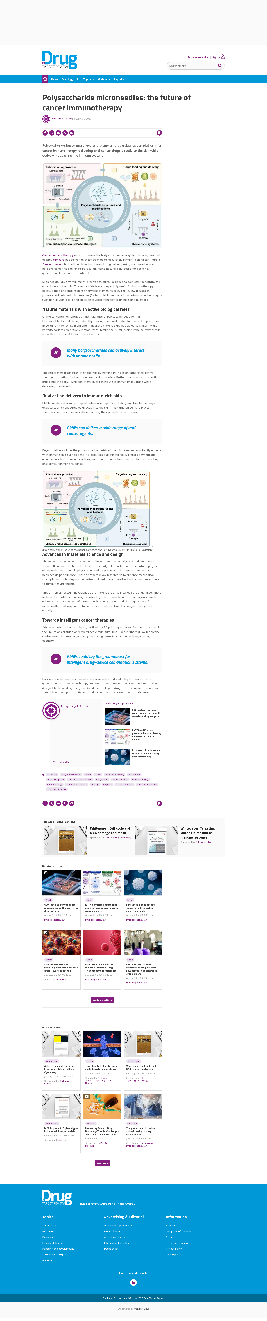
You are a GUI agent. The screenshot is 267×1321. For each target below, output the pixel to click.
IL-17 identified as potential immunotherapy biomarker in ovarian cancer (146, 735)
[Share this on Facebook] (45, 133)
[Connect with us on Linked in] (133, 1282)
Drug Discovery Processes (80, 779)
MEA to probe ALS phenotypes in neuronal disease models (61, 1129)
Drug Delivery (134, 774)
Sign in (120, 126)
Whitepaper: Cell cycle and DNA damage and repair (110, 830)
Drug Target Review (61, 118)
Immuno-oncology (120, 779)
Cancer (88, 774)
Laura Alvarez (146, 1143)
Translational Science (56, 789)
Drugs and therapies (53, 1242)
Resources (48, 1231)
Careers (170, 1237)
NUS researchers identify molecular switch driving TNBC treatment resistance (101, 967)
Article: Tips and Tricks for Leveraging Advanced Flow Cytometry (59, 1069)
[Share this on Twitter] (52, 133)
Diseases (47, 1237)
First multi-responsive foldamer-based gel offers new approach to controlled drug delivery (141, 969)
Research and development (58, 1248)
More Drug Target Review (119, 703)
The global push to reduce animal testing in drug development (141, 1131)
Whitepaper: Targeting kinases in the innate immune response (197, 833)
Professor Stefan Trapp (96, 1079)
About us (171, 1225)
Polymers (107, 784)
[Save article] (159, 133)
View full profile (61, 761)
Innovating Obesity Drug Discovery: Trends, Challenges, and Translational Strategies (102, 1131)
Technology (49, 1225)
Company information (178, 1231)
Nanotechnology (54, 784)
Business (47, 1260)
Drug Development (55, 779)
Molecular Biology (140, 779)
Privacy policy (174, 1248)
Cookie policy (173, 1254)
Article (49, 900)
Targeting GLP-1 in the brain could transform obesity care (101, 1067)
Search (220, 64)
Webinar (91, 1123)
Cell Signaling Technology (118, 837)
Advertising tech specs (117, 1237)
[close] (162, 126)
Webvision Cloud (141, 1309)
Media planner (112, 1231)
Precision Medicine (124, 784)
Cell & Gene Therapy (114, 774)
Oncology (95, 784)
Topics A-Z (109, 1298)
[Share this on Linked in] (58, 133)
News (89, 900)
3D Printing (52, 774)
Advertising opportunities (118, 1225)
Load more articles (102, 1000)
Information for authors (117, 1242)
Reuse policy (111, 1248)
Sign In (216, 57)
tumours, (58, 259)
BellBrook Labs (203, 842)
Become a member (198, 57)
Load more (102, 1163)
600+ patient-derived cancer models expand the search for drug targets (147, 713)
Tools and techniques (147, 784)
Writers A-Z (125, 1298)
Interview (132, 1123)
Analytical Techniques (71, 774)
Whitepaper (52, 1061)
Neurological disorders (76, 784)
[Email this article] (71, 133)
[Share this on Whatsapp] (65, 133)
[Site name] (59, 68)
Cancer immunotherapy (58, 255)
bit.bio (62, 1140)
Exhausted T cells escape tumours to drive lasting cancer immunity (146, 753)
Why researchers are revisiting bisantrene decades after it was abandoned (61, 967)
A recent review (52, 264)
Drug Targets (102, 779)
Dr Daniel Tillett (59, 979)
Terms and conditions (178, 1242)
